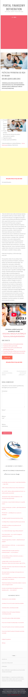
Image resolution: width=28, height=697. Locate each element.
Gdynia (21, 677)
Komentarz (4, 392)
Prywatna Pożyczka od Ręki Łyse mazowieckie (14, 351)
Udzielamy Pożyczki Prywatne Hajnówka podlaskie (13, 603)
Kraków (10, 679)
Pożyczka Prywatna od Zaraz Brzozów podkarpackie (21, 373)
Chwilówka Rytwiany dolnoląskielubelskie (13, 344)
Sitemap (3, 643)
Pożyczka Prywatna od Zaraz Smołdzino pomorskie (13, 627)
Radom (22, 679)
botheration (4, 666)
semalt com (4, 659)
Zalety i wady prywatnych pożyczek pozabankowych (13, 487)
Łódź (16, 679)
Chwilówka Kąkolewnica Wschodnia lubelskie (7, 373)
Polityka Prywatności (6, 639)
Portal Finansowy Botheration (14, 7)
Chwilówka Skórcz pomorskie (10, 346)
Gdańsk (18, 677)
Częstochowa (14, 677)
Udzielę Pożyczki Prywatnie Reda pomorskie (14, 353)
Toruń (12, 680)
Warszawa (16, 680)
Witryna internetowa (4, 425)
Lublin (13, 679)
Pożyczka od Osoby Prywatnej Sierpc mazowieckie (13, 622)
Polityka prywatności (16, 694)
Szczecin (9, 680)
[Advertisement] (14, 34)
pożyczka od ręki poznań (7, 662)
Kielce (7, 679)
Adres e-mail (4, 417)
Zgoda (8, 694)
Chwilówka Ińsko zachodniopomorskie (10, 607)
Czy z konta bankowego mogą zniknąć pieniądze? (12, 530)
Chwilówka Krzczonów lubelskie (9, 599)
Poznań (19, 679)
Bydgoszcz (8, 677)
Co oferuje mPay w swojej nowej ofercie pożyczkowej (13, 521)
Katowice (4, 679)
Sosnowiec (4, 680)
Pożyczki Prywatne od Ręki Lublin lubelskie (11, 618)
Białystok (4, 677)
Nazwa (4, 410)
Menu (15, 17)
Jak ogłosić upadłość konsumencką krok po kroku (12, 518)
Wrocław (20, 680)
